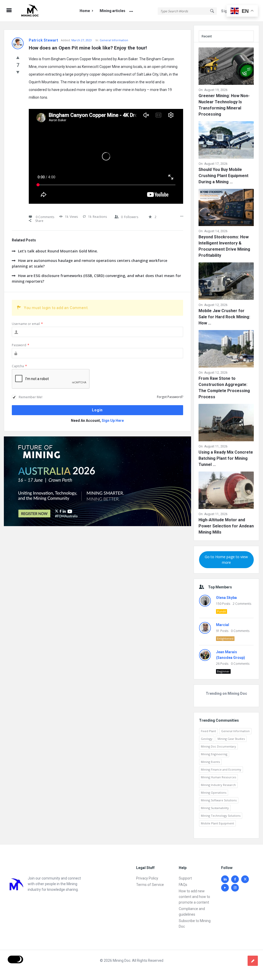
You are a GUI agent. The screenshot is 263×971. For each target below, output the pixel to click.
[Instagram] (235, 888)
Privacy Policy (147, 878)
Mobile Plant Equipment (217, 823)
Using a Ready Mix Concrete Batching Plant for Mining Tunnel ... (226, 458)
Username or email (27, 324)
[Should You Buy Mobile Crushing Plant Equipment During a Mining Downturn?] (226, 141)
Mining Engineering (214, 754)
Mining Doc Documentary (218, 746)
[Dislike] (18, 72)
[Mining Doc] (44, 11)
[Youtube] (225, 888)
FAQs (183, 885)
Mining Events (210, 762)
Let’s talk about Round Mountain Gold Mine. (58, 251)
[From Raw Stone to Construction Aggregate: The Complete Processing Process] (226, 349)
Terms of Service (150, 885)
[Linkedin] (225, 879)
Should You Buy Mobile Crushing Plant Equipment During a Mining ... (223, 175)
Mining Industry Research (218, 785)
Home (85, 11)
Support (185, 878)
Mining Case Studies (231, 739)
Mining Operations (213, 792)
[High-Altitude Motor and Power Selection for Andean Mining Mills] (226, 491)
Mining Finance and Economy (221, 769)
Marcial (222, 625)
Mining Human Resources (218, 777)
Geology (206, 739)
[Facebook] (235, 879)
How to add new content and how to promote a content (194, 896)
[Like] (18, 57)
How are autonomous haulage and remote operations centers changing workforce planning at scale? (89, 263)
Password (20, 345)
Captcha (19, 366)
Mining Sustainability (215, 808)
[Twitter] (245, 879)
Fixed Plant (208, 731)
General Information (114, 40)
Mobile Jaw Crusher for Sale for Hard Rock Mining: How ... (224, 316)
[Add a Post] (253, 961)
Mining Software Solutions (219, 800)
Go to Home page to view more (226, 559)
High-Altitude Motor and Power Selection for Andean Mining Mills (226, 526)
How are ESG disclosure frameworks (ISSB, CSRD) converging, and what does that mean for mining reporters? (96, 278)
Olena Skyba (226, 598)
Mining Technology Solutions (220, 815)
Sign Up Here (113, 420)
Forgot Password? (170, 397)
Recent (207, 36)
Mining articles (112, 11)
